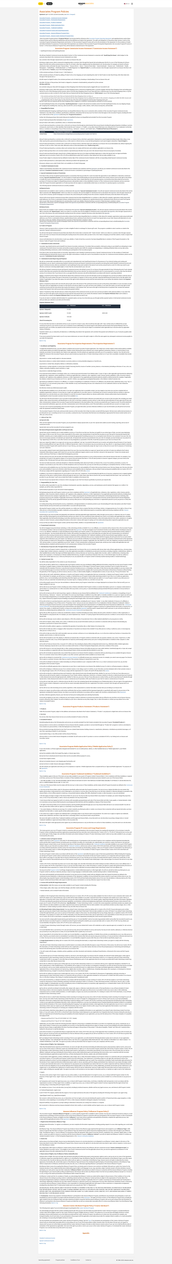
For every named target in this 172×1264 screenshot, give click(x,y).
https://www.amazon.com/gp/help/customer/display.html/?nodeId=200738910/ (75, 134)
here (77, 396)
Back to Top (43, 340)
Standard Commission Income (47, 1238)
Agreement (56, 114)
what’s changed (70, 14)
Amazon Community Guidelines (85, 1136)
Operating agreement (44, 1260)
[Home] (86, 3)
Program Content (55, 870)
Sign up (49, 3)
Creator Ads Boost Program (86, 1208)
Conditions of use (75, 1260)
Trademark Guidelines (104, 593)
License (88, 471)
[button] (126, 4)
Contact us (88, 1260)
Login (40, 3)
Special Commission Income (47, 1240)
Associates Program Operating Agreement (100, 38)
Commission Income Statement (73, 610)
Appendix (42, 170)
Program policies (60, 1260)
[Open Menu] (131, 3)
